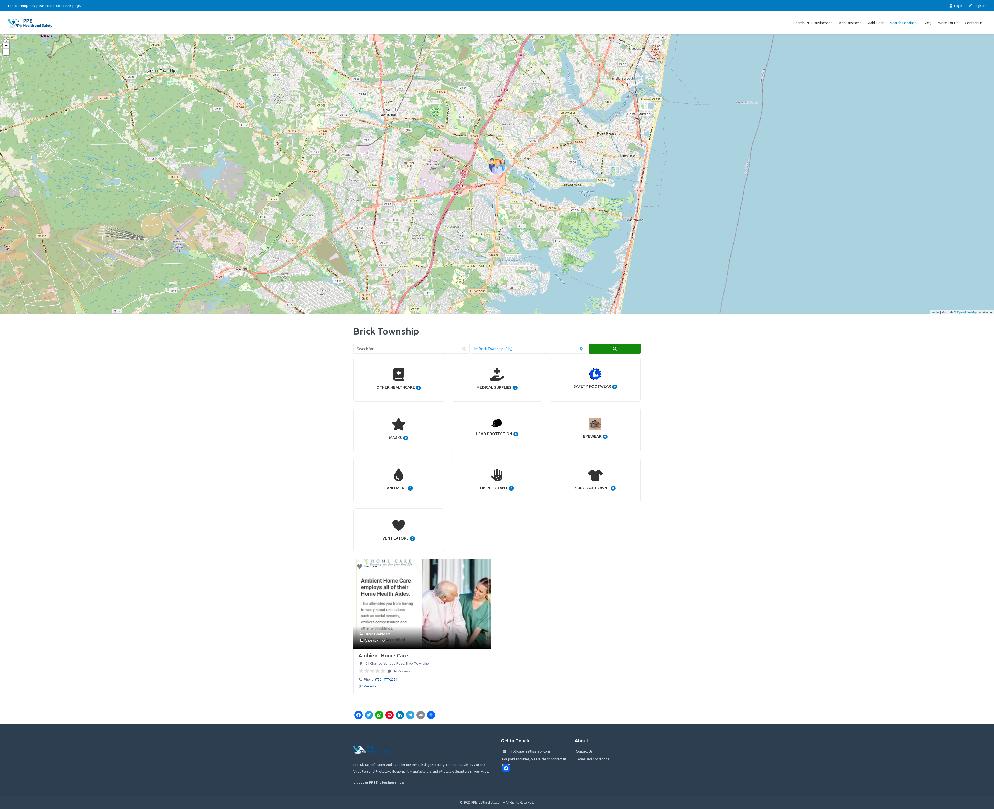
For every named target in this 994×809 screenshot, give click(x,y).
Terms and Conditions (592, 759)
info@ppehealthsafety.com (529, 751)
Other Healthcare (377, 634)
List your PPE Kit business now (378, 782)
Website (370, 686)
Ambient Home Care (383, 655)
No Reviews (401, 671)
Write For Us (948, 23)
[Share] (431, 715)
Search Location (903, 23)
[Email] (420, 715)
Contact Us (974, 23)
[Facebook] (358, 715)
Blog (927, 23)
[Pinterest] (389, 715)
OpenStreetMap (967, 312)
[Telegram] (410, 715)
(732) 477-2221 (375, 640)
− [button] (6, 52)
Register (979, 6)
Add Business (850, 23)
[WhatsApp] (379, 715)
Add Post (876, 23)
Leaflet (935, 312)
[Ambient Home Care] (497, 166)
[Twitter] (369, 715)
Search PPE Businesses (812, 23)
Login (957, 6)
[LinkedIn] (400, 715)
